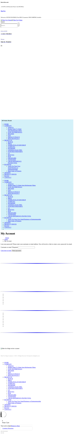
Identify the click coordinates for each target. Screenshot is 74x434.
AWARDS (7, 172)
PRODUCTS (8, 140)
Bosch (6, 313)
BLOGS (6, 176)
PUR (9, 156)
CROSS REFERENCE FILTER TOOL (14, 162)
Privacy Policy (8, 299)
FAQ (9, 135)
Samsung (7, 324)
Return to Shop (15, 426)
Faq (5, 304)
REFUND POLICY (14, 138)
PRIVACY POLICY (14, 137)
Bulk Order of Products (14, 171)
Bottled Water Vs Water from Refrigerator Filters (15, 129)
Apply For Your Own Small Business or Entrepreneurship (14, 167)
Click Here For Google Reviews (10, 350)
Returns (6, 300)
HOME (6, 124)
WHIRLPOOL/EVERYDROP (17, 145)
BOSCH (10, 142)
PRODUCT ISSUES (10, 174)
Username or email (9, 247)
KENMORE (11, 148)
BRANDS (11, 134)
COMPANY (8, 126)
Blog (5, 297)
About (6, 296)
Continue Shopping (8, 428)
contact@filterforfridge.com (14, 338)
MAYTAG (11, 155)
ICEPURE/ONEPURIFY (15, 151)
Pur (5, 326)
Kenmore (7, 318)
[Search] (18, 24)
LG (9, 153)
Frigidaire (7, 314)
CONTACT (7, 177)
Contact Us (7, 302)
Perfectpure (7, 323)
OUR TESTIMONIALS (15, 132)
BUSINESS (7, 164)
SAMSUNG (11, 147)
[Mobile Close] (2, 359)
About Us (11, 127)
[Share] (3, 431)
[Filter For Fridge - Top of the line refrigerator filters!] (11, 20)
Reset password (16, 250)
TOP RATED (12, 159)
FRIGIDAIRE (12, 158)
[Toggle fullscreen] (5, 431)
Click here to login (6, 250)
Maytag (6, 321)
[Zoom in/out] (7, 431)
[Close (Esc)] (1, 431)
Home (6, 294)
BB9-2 (10, 143)
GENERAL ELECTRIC (15, 150)
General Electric (9, 316)
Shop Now (3, 11)
